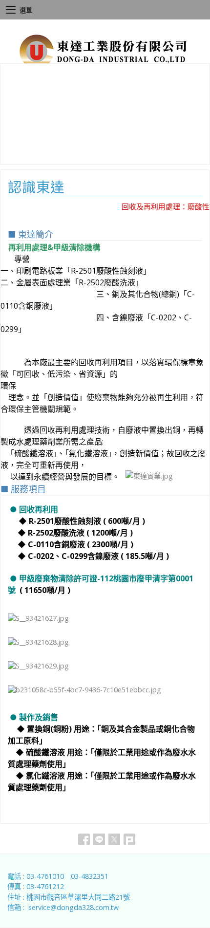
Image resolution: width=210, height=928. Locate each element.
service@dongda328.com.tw (73, 907)
